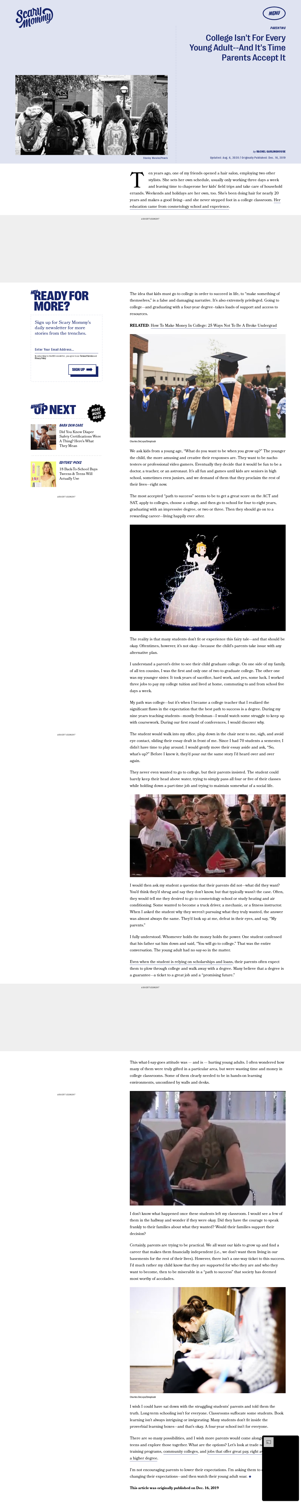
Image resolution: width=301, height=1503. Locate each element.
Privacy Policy (40, 358)
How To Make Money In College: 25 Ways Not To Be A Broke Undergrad (214, 325)
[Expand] (266, 1439)
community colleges (180, 1451)
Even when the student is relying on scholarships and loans (181, 962)
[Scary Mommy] (34, 17)
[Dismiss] (294, 1439)
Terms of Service (86, 356)
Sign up (78, 369)
